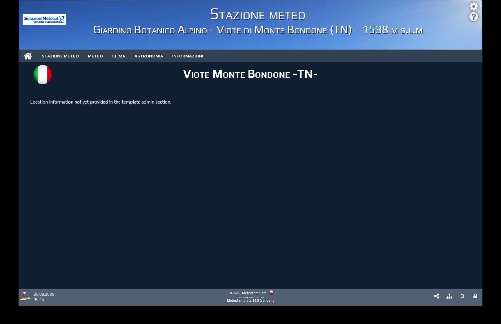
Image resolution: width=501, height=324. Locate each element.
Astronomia (149, 56)
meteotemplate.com (250, 297)
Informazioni (187, 56)
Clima (118, 56)
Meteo (95, 56)
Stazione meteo (60, 56)
